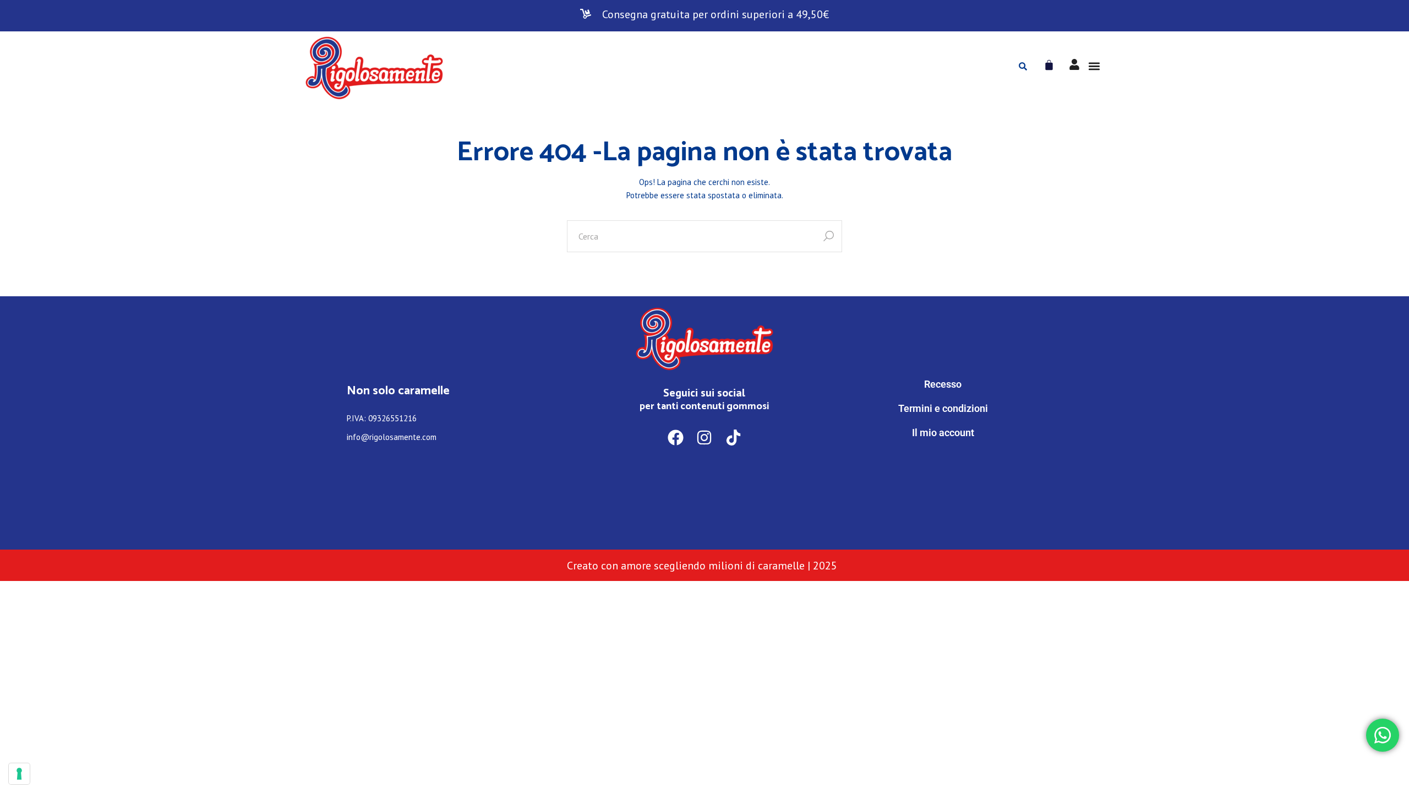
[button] (1094, 66)
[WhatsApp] (943, 478)
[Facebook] (675, 437)
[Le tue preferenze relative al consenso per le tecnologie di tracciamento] (19, 773)
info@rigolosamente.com (391, 437)
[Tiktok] (733, 437)
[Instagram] (704, 437)
